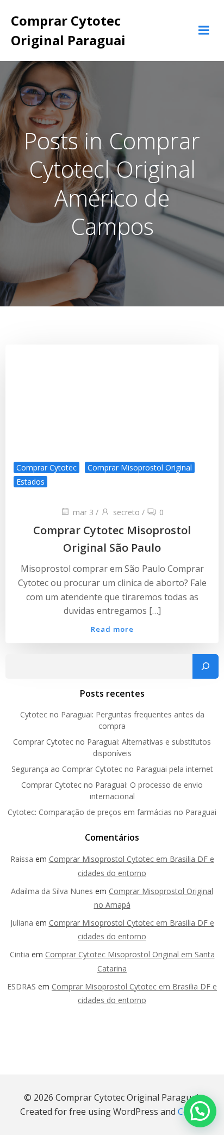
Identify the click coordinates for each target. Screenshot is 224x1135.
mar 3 (83, 512)
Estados (30, 481)
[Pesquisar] (205, 666)
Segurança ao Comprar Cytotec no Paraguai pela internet (112, 769)
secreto (126, 512)
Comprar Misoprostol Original (140, 467)
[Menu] (204, 30)
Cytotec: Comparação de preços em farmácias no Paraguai (112, 812)
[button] (200, 1111)
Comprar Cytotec (46, 467)
